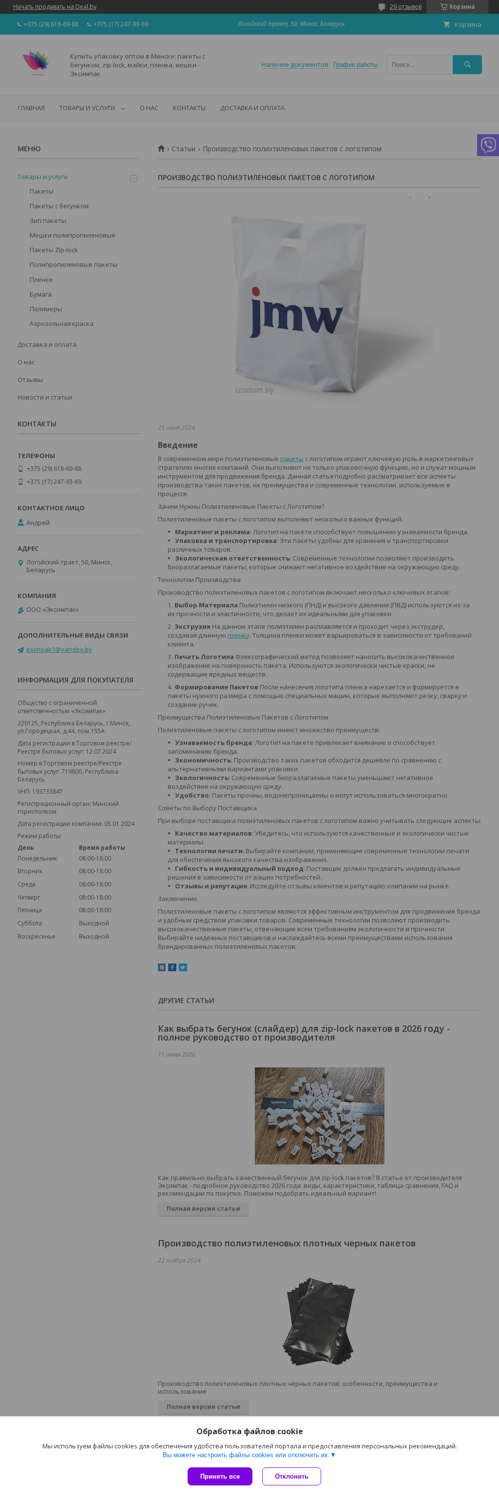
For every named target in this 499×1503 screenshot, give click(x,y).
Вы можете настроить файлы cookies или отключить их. (246, 1455)
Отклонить (291, 1476)
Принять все (220, 1476)
